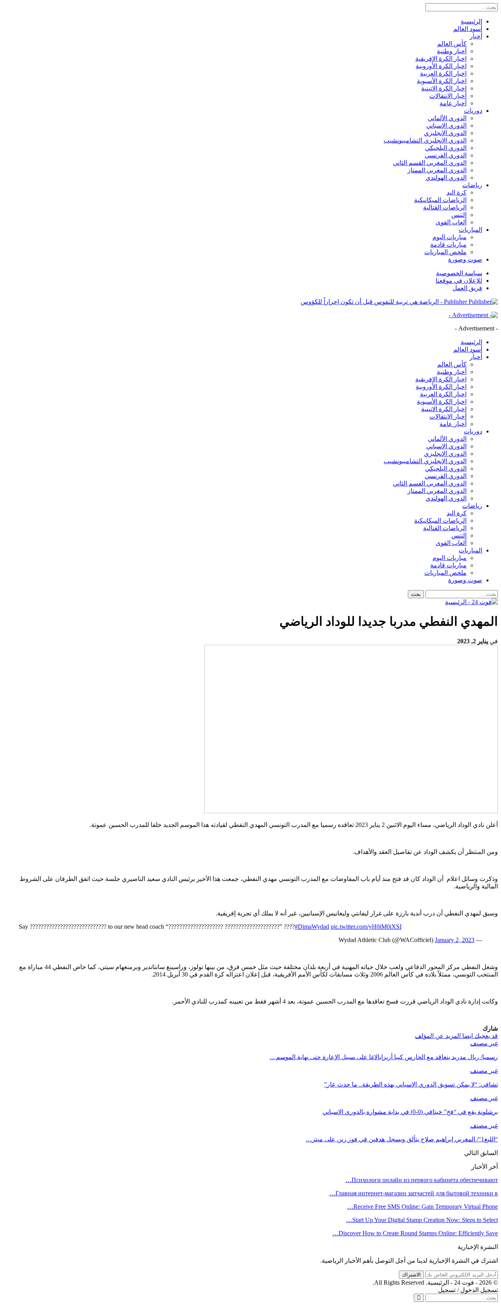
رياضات (472, 185)
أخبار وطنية (452, 51)
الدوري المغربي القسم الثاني (430, 162)
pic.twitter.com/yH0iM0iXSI (366, 926)
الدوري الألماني (447, 118)
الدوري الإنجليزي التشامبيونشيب (425, 140)
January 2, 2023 (454, 940)
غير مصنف (484, 1043)
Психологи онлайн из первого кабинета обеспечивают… (421, 1180)
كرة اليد (457, 192)
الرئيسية (471, 21)
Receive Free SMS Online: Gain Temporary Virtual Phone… (422, 1206)
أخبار (476, 36)
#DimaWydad (312, 926)
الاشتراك (411, 1275)
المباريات (470, 229)
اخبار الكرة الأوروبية (441, 66)
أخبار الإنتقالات (448, 95)
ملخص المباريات (445, 252)
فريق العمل (467, 288)
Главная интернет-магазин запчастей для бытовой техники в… (413, 1193)
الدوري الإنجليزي (445, 133)
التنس (459, 214)
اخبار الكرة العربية (443, 73)
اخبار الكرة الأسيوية (442, 81)
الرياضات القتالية (445, 207)
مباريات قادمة (448, 244)
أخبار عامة (453, 103)
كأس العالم (452, 43)
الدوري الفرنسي (446, 155)
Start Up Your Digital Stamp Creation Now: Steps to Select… (422, 1220)
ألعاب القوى (451, 222)
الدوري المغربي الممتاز (437, 170)
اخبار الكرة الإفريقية (441, 58)
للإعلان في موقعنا (459, 280)
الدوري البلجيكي (446, 147)
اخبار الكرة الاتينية (444, 88)
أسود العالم (467, 28)
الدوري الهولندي (446, 177)
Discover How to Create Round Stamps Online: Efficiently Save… (415, 1233)
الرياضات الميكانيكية (440, 200)
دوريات (473, 110)
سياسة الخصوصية (459, 273)
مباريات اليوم (450, 237)
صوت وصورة (465, 259)
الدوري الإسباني (446, 125)
